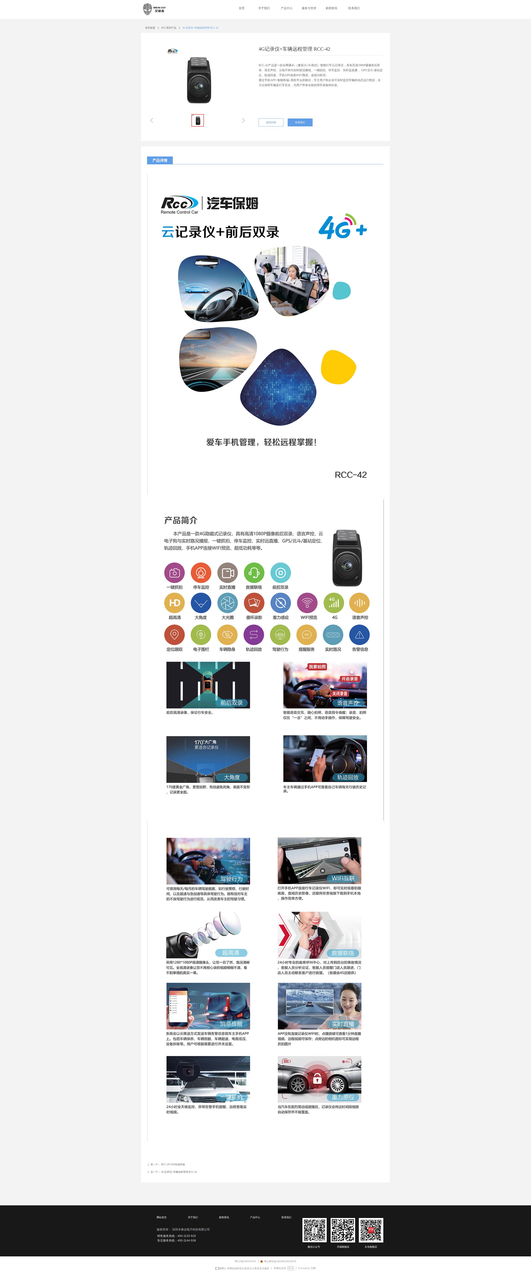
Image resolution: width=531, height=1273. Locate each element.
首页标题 (150, 27)
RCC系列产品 (168, 27)
